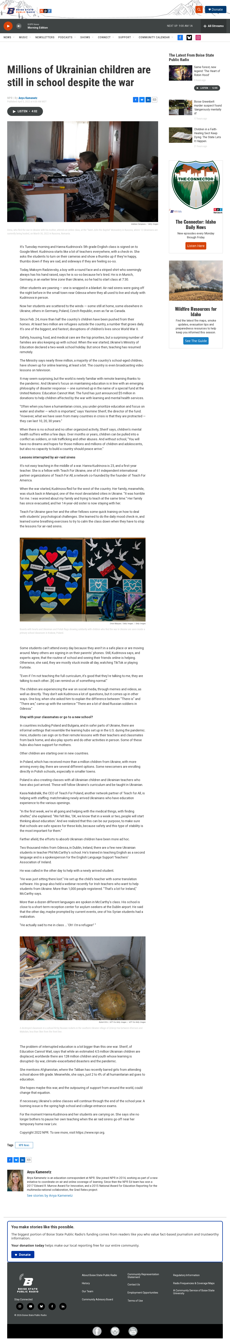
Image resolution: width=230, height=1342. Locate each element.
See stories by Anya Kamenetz (50, 1195)
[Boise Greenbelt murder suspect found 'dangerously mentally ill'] (180, 107)
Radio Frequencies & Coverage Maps (194, 1283)
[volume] (19, 26)
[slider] (24, 26)
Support (124, 37)
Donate (217, 9)
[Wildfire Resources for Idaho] (196, 281)
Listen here (195, 246)
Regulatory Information (186, 1275)
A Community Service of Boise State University (194, 1292)
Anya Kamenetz (28, 98)
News (7, 37)
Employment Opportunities (143, 1292)
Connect (104, 37)
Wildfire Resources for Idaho (196, 311)
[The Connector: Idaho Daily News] (196, 187)
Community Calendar (154, 37)
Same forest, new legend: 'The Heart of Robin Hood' (207, 71)
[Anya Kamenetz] (15, 1180)
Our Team (87, 1291)
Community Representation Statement (143, 1276)
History (86, 1283)
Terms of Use (135, 1300)
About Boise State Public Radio (99, 1275)
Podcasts (65, 37)
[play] (8, 26)
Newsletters (45, 37)
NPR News (24, 1145)
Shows (85, 37)
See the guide (196, 341)
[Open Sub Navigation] (14, 37)
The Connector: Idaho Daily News (196, 224)
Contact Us (134, 1284)
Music (23, 37)
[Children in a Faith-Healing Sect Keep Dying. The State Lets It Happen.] (180, 135)
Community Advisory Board (97, 1299)
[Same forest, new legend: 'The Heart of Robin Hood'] (180, 73)
